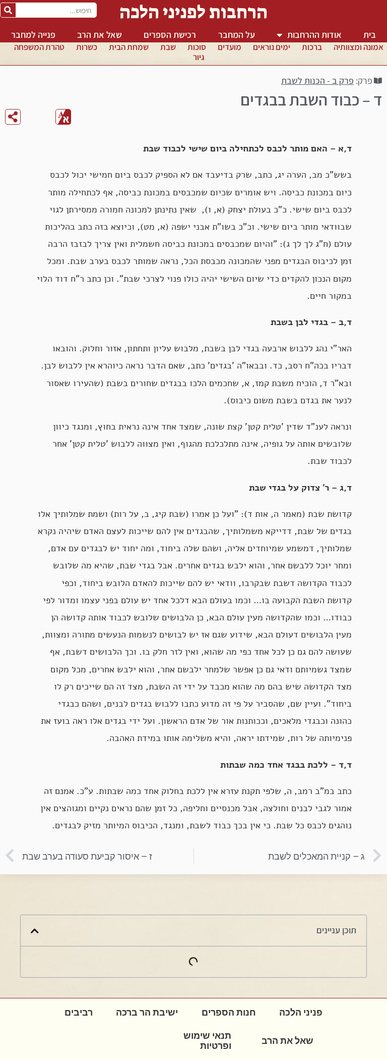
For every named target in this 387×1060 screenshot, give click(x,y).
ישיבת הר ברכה (147, 1012)
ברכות (312, 47)
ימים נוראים (271, 47)
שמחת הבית (129, 47)
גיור (199, 57)
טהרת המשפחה (39, 47)
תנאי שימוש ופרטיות (207, 1040)
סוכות (196, 47)
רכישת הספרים (170, 34)
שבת (168, 47)
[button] (35, 930)
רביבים (78, 1012)
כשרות (86, 47)
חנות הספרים (229, 1012)
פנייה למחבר (33, 34)
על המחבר (236, 34)
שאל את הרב (99, 34)
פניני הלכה (300, 1012)
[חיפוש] (8, 10)
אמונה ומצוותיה (358, 47)
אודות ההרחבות (314, 34)
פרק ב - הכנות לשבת (317, 80)
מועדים (229, 47)
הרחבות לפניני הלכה (193, 12)
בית (369, 34)
